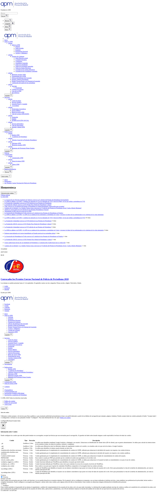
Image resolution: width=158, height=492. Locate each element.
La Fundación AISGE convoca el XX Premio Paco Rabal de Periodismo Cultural (27, 224)
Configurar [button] (4, 421)
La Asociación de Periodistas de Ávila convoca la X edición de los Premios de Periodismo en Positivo (33, 236)
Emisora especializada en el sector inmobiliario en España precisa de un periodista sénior (29, 233)
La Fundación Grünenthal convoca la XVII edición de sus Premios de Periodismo (27, 221)
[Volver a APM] (14, 7)
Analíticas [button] (3, 483)
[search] (8, 20)
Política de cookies (65, 417)
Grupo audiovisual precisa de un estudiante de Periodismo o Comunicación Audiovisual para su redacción (34, 242)
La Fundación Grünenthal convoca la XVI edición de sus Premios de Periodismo (27, 227)
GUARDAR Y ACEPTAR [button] (9, 490)
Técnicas (5, 477)
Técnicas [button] (3, 475)
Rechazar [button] (9, 421)
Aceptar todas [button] (16, 421)
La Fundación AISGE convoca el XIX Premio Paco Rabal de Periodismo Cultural (28, 239)
